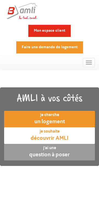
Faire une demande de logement (50, 47)
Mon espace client (49, 31)
